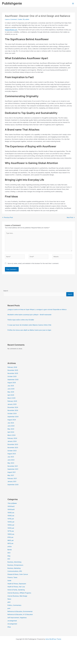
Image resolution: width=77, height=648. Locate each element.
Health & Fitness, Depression (17, 583)
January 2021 (12, 481)
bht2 (9, 553)
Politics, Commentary (14, 605)
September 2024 (13, 416)
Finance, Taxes (12, 577)
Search (5, 291)
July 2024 (11, 423)
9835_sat (11, 540)
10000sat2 (11, 506)
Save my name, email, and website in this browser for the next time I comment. (33, 263)
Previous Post (7, 217)
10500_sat (11, 525)
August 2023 (12, 453)
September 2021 (13, 469)
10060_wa (11, 512)
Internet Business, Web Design (17, 596)
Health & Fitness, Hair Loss (16, 586)
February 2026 (12, 367)
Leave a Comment (11, 19)
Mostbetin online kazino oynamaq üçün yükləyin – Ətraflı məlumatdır (29, 314)
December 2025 (13, 370)
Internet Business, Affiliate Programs (19, 593)
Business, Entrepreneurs (15, 565)
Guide (20, 19)
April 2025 (11, 395)
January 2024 (12, 441)
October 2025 (12, 376)
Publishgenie (12, 3)
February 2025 (12, 401)
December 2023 (13, 444)
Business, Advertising (14, 562)
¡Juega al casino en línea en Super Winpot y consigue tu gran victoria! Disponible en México (37, 309)
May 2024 (11, 429)
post (9, 608)
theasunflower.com (11, 30)
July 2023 (11, 457)
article (10, 546)
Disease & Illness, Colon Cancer (18, 574)
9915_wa (10, 543)
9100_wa (10, 537)
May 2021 (11, 475)
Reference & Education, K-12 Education (20, 614)
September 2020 (13, 484)
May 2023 (11, 463)
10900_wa (11, 534)
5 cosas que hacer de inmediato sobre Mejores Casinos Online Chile (29, 325)
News (9, 599)
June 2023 (11, 460)
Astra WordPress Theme (53, 639)
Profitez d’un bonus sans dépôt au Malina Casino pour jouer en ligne (29, 330)
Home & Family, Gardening (16, 590)
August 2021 (12, 472)
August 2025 (12, 382)
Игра (9, 627)
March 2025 (11, 398)
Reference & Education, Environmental (20, 611)
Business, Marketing (14, 568)
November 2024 (13, 410)
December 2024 (13, 407)
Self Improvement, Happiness (17, 617)
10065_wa (11, 515)
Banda (10, 549)
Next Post (71, 217)
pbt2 (9, 602)
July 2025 (11, 385)
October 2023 (12, 450)
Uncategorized (12, 624)
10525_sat (11, 528)
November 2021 (13, 466)
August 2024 (12, 420)
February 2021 (12, 478)
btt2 (9, 559)
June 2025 (11, 389)
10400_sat (11, 522)
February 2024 (12, 438)
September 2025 (13, 379)
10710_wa (11, 531)
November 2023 (13, 447)
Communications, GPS (15, 571)
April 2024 (11, 432)
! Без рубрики (12, 503)
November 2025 (13, 373)
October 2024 (12, 413)
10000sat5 (11, 509)
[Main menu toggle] (73, 3)
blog (9, 556)
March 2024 (11, 435)
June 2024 (11, 426)
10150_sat (11, 519)
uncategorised (12, 620)
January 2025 (12, 404)
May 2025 (11, 392)
